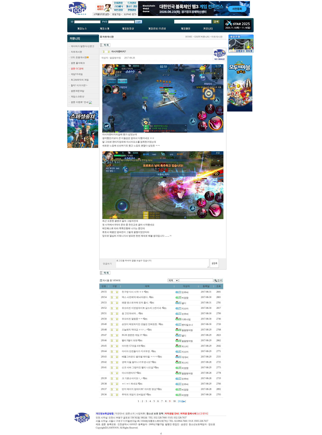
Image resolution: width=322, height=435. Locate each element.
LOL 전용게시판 (79, 57)
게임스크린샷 (77, 96)
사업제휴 (140, 413)
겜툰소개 (130, 413)
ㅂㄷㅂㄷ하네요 (130, 383)
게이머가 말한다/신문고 (82, 46)
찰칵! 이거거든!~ (79, 85)
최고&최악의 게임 (80, 79)
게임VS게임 (77, 74)
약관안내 (119, 413)
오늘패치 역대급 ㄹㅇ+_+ (134, 329)
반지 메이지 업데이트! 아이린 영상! (139, 389)
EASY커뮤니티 (202, 36)
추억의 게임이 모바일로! (134, 394)
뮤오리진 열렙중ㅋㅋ (132, 319)
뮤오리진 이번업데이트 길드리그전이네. (142, 308)
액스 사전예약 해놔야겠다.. (135, 297)
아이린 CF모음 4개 (131, 346)
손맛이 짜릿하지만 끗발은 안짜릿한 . (140, 324)
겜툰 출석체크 (78, 63)
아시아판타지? (129, 373)
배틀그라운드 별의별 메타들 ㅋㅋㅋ (139, 356)
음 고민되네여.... (130, 313)
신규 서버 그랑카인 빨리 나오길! (138, 367)
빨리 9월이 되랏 (130, 340)
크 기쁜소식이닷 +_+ (132, 378)
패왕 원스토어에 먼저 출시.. (135, 302)
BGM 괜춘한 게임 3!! (132, 335)
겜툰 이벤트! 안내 (79, 102)
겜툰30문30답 (77, 91)
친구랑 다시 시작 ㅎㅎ (133, 291)
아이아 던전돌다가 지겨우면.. (136, 351)
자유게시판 (76, 52)
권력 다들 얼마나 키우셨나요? (136, 362)
